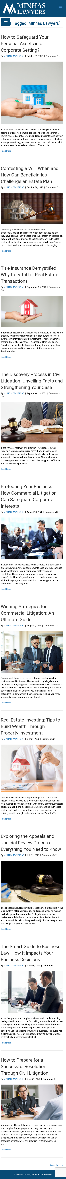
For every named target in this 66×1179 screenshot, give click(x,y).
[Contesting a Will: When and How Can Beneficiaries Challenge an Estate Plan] (32, 208)
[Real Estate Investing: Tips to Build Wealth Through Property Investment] (32, 768)
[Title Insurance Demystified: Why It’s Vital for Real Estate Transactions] (32, 311)
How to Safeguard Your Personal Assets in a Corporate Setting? (25, 43)
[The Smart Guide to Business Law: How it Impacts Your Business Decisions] (32, 991)
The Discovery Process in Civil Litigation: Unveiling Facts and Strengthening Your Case (32, 381)
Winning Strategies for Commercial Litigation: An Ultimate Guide (27, 613)
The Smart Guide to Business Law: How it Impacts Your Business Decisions (30, 953)
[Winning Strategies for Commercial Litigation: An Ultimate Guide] (32, 652)
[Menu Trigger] (5, 22)
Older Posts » (56, 1165)
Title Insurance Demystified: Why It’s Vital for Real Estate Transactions (29, 274)
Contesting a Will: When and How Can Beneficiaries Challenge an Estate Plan (29, 175)
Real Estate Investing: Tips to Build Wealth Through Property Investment (30, 726)
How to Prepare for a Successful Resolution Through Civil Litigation (24, 1066)
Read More (6, 151)
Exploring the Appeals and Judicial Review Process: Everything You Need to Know (31, 842)
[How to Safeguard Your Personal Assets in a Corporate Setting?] (32, 93)
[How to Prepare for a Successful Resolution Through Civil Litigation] (32, 1102)
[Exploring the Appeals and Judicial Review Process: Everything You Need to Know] (32, 881)
